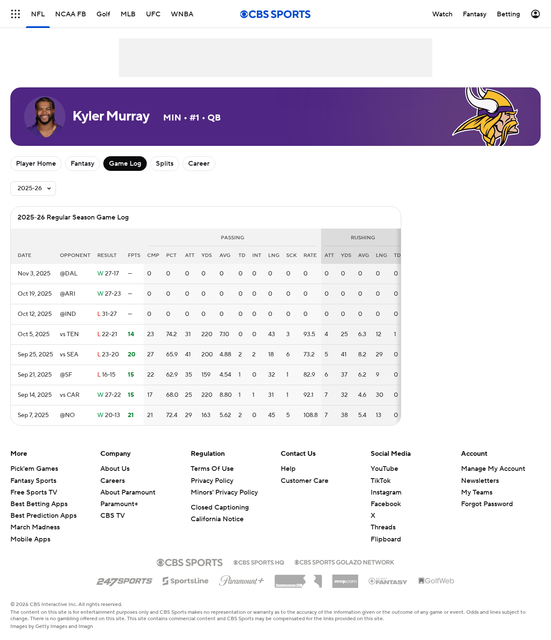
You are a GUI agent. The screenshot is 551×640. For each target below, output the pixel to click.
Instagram (386, 492)
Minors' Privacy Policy (224, 492)
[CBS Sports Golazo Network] (344, 561)
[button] (15, 14)
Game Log (125, 163)
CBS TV (112, 515)
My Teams (476, 492)
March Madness (35, 527)
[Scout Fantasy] (388, 580)
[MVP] (345, 578)
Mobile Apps (30, 539)
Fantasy (82, 163)
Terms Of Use (212, 468)
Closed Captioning (220, 507)
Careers (112, 480)
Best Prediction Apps (43, 515)
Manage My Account (493, 468)
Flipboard (386, 539)
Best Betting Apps (39, 504)
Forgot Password (487, 504)
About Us (115, 468)
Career (199, 163)
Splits (164, 163)
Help (288, 468)
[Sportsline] (186, 579)
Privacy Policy (212, 480)
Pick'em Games (34, 468)
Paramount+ (119, 504)
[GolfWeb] (436, 581)
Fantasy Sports (33, 480)
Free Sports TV (33, 492)
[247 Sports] (124, 579)
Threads (383, 527)
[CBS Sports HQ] (258, 561)
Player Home (36, 163)
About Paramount (127, 492)
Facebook (386, 504)
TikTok (380, 480)
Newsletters (480, 480)
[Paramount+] (241, 579)
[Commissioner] (298, 578)
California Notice (217, 519)
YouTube (384, 468)
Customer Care (304, 480)
